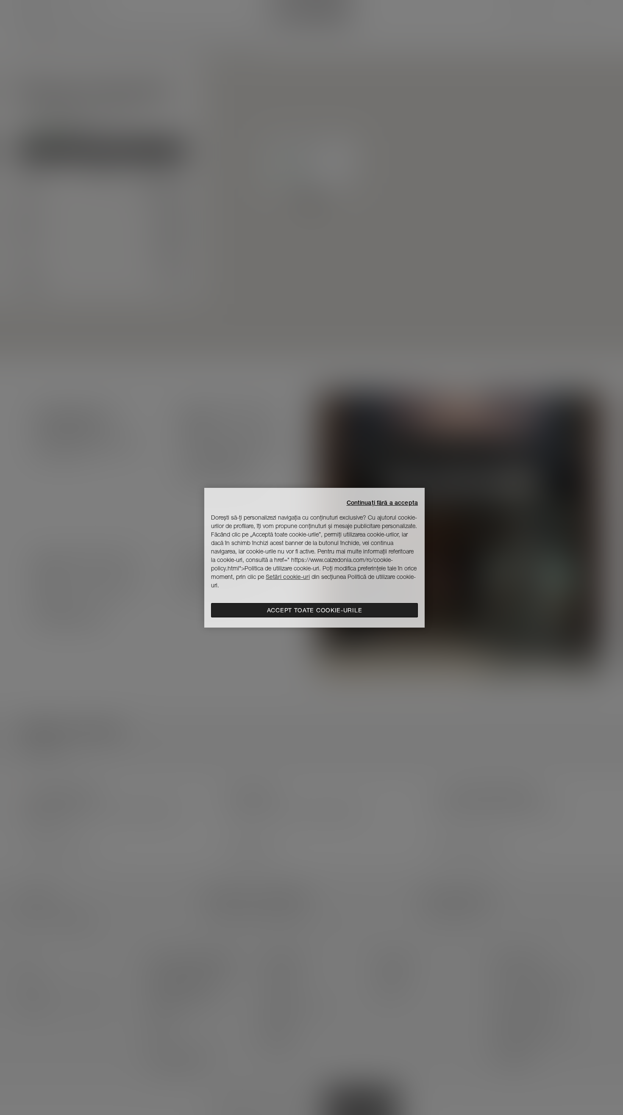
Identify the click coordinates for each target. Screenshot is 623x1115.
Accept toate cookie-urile (314, 610)
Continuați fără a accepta (382, 502)
